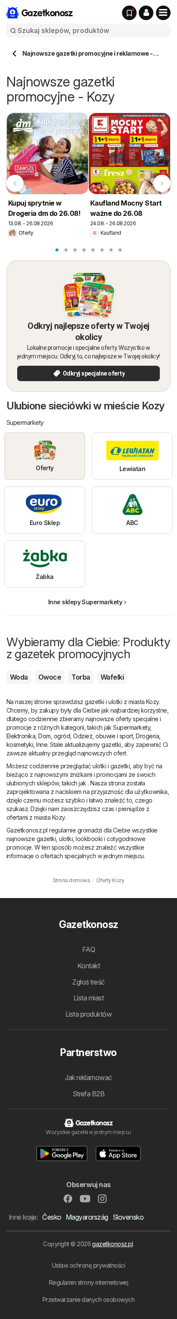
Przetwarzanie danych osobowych (89, 1299)
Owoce (49, 677)
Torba (80, 677)
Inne (41, 744)
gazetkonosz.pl (112, 1243)
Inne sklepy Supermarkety (85, 602)
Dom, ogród (54, 736)
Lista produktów (88, 1014)
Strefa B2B (89, 1093)
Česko (51, 1217)
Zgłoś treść (88, 982)
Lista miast (88, 998)
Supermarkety (131, 727)
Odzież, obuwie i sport (103, 736)
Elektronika (20, 736)
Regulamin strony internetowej (88, 1282)
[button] (146, 13)
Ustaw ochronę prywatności (88, 1265)
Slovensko (128, 1217)
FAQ (88, 949)
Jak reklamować (88, 1077)
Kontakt (88, 965)
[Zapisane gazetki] (129, 13)
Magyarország (87, 1217)
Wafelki (112, 677)
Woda (19, 677)
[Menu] (163, 13)
